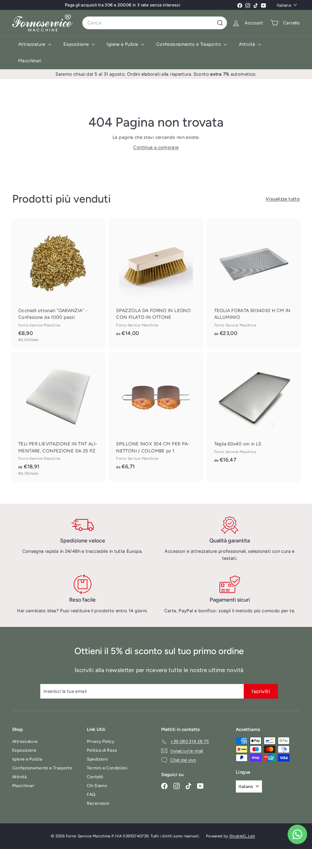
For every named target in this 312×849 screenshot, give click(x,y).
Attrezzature (32, 44)
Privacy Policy (100, 741)
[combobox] (154, 22)
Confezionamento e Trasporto (189, 44)
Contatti (95, 776)
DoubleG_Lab (242, 836)
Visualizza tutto (283, 199)
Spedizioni (97, 759)
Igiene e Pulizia (123, 44)
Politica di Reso (102, 750)
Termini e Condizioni (107, 768)
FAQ (91, 794)
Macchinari (29, 60)
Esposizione (76, 44)
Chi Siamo (97, 785)
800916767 (149, 7)
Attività (247, 44)
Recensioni (98, 803)
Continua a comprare (156, 147)
